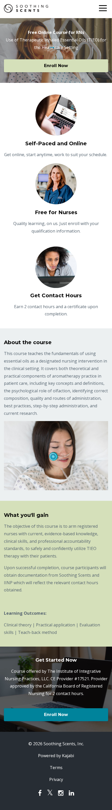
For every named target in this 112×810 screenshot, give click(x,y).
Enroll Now (56, 65)
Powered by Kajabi (56, 755)
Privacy (56, 779)
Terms (56, 767)
